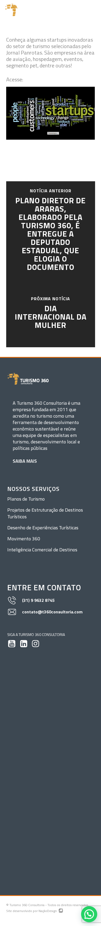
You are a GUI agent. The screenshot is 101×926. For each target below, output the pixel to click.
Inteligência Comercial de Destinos (42, 549)
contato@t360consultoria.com (52, 612)
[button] (93, 10)
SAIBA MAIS (25, 461)
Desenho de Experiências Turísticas (42, 527)
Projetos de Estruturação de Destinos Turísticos (45, 513)
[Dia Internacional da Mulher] (50, 313)
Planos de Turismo (26, 498)
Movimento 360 (23, 538)
